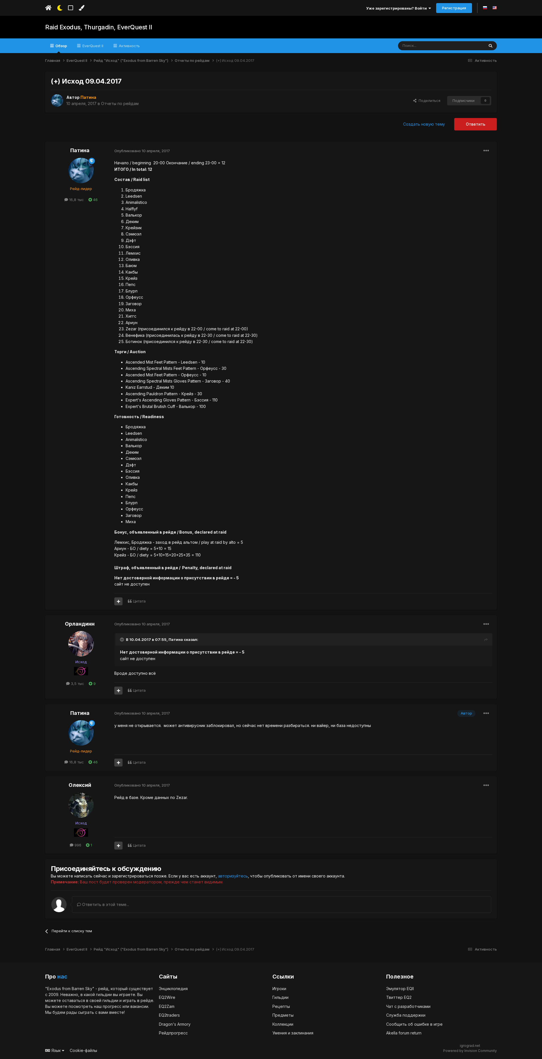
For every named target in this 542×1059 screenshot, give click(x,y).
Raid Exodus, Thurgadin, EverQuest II (98, 27)
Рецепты (281, 1006)
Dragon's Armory (175, 1024)
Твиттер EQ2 (399, 997)
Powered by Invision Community (470, 1051)
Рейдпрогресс (173, 1032)
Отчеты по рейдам (120, 103)
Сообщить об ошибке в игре (414, 1024)
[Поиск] (490, 45)
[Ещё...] (486, 150)
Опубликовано (142, 151)
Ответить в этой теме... (105, 904)
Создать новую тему (424, 124)
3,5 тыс (77, 683)
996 (77, 845)
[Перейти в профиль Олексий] (81, 805)
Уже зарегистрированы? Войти (397, 8)
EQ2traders (169, 1015)
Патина (79, 150)
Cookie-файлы (83, 1050)
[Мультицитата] (118, 601)
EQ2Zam (166, 1006)
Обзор (60, 45)
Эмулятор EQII (400, 988)
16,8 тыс (76, 199)
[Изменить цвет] (81, 8)
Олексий (80, 785)
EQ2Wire (167, 997)
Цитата (139, 601)
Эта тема (469, 45)
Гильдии (280, 997)
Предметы (283, 1015)
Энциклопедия (173, 988)
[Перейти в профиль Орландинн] (81, 643)
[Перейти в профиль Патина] (57, 100)
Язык (56, 1050)
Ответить (475, 124)
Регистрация (454, 8)
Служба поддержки (405, 1015)
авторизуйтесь (233, 876)
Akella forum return (403, 1032)
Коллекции (282, 1024)
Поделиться (428, 100)
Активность (129, 45)
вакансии (139, 1006)
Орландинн (80, 624)
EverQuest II (92, 45)
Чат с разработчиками (408, 1006)
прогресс (112, 1006)
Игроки (279, 988)
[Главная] (48, 8)
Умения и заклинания (292, 1032)
